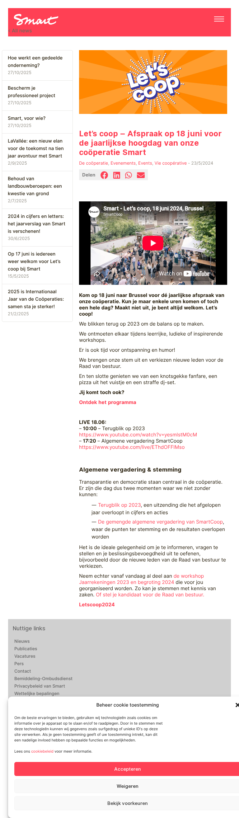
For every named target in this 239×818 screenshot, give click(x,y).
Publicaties (25, 648)
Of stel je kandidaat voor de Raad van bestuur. (150, 595)
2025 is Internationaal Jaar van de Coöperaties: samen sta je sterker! (36, 299)
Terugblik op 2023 (119, 505)
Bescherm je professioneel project (31, 91)
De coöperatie (93, 163)
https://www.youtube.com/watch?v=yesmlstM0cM (138, 435)
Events (145, 163)
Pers (19, 663)
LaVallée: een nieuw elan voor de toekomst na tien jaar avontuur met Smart (36, 148)
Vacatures (24, 656)
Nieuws (22, 641)
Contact (22, 671)
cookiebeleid (42, 751)
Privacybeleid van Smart (39, 686)
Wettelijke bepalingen (36, 693)
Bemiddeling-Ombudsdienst (43, 678)
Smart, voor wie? (26, 118)
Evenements (123, 163)
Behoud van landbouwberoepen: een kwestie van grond (35, 186)
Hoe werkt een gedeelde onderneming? (35, 61)
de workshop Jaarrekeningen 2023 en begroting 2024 (141, 579)
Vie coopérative (171, 163)
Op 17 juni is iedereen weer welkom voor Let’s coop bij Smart (34, 261)
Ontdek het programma (107, 402)
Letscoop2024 (97, 605)
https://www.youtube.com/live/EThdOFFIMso (132, 447)
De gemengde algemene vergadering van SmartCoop (160, 522)
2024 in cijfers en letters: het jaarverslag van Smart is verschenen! (36, 224)
